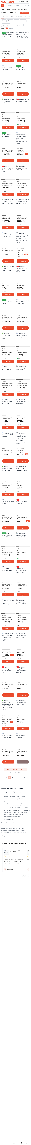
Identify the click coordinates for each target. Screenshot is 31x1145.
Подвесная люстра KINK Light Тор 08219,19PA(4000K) (22, 484)
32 (21, 777)
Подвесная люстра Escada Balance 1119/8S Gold (7, 117)
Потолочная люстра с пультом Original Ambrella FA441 (7, 184)
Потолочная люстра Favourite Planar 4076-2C (22, 351)
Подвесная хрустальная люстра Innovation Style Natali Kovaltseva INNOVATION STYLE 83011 (22, 251)
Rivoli (18, 181)
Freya (3, 281)
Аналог (23, 762)
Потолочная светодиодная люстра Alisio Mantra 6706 (8, 351)
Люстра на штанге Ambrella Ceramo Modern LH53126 (21, 84)
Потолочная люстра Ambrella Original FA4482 (22, 551)
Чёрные (23, 20)
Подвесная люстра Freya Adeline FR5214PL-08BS (7, 284)
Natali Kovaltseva (20, 148)
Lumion (18, 415)
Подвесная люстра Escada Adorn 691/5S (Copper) (7, 518)
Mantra (3, 148)
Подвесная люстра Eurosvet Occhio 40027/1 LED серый (7, 217)
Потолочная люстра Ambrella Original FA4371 (22, 651)
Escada (18, 47)
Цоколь (20, 16)
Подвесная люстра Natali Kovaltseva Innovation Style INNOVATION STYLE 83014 (7, 651)
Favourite (4, 315)
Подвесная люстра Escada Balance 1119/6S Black (22, 752)
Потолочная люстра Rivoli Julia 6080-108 (22, 184)
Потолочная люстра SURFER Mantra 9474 (7, 151)
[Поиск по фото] (26, 5)
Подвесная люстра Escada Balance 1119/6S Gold (22, 318)
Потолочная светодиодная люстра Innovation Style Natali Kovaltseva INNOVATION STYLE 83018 (22, 151)
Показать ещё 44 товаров (14, 769)
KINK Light (19, 381)
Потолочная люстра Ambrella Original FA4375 (22, 718)
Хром (3, 20)
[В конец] (27, 777)
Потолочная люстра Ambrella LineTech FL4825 (7, 752)
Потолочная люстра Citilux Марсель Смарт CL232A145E (23, 585)
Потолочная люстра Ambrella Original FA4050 (7, 384)
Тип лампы (27, 16)
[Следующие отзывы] (27, 875)
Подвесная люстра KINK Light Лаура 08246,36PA (22, 384)
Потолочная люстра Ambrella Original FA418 (7, 484)
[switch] (6, 28)
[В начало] (3, 777)
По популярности (16, 25)
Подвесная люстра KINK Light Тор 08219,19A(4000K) (7, 585)
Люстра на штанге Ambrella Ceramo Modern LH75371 (7, 50)
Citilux (18, 582)
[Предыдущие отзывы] (23, 875)
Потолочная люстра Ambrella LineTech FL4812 (22, 618)
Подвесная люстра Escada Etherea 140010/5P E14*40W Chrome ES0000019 (22, 50)
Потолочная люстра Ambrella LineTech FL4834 (7, 251)
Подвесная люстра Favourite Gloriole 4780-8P (7, 318)
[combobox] (17, 5)
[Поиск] (28, 5)
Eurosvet (4, 215)
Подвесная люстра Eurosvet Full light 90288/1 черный (7, 618)
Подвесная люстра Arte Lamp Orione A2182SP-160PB (22, 217)
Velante (4, 81)
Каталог (9, 9)
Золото (10, 20)
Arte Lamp (19, 114)
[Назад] (6, 777)
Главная (3, 9)
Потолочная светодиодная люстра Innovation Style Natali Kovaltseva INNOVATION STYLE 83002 (22, 451)
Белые (16, 20)
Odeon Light (19, 515)
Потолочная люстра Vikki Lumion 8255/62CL (22, 417)
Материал (14, 16)
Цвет (2, 16)
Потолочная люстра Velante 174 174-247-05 (7, 84)
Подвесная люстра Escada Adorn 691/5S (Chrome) (7, 451)
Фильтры (6, 25)
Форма (7, 16)
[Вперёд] (24, 777)
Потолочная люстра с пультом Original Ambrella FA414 (7, 685)
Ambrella (4, 47)
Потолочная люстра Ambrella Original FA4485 (7, 417)
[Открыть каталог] (2, 5)
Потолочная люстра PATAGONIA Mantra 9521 (7, 551)
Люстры (14, 9)
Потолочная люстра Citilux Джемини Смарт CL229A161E (22, 685)
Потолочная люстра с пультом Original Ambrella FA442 (22, 284)
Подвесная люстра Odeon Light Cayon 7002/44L (22, 518)
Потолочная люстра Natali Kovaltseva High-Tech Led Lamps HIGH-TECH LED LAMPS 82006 (8, 718)
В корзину (8, 60)
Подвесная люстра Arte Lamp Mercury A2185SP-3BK (22, 117)
